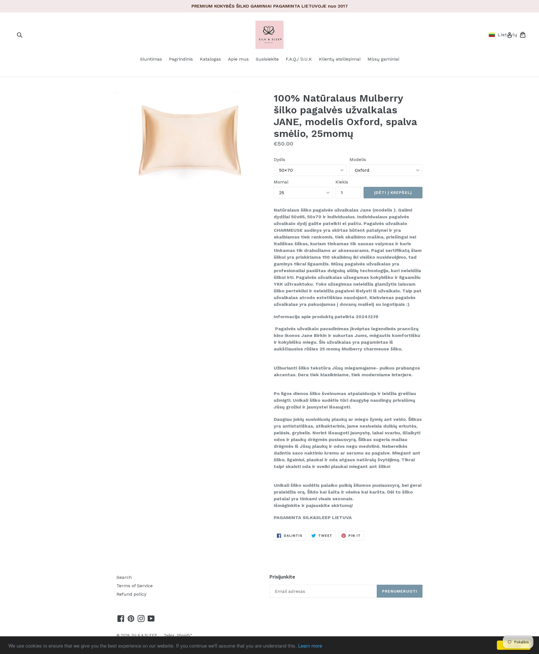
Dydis (279, 159)
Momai (281, 182)
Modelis (358, 159)
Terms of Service (135, 585)
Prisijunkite (282, 577)
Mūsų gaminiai (383, 59)
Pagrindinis (181, 59)
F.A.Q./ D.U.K (299, 59)
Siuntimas (151, 59)
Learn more (310, 645)
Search (124, 577)
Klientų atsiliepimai (339, 59)
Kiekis (341, 182)
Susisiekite (267, 59)
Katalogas (210, 59)
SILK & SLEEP (144, 635)
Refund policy (131, 594)
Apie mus (238, 59)
